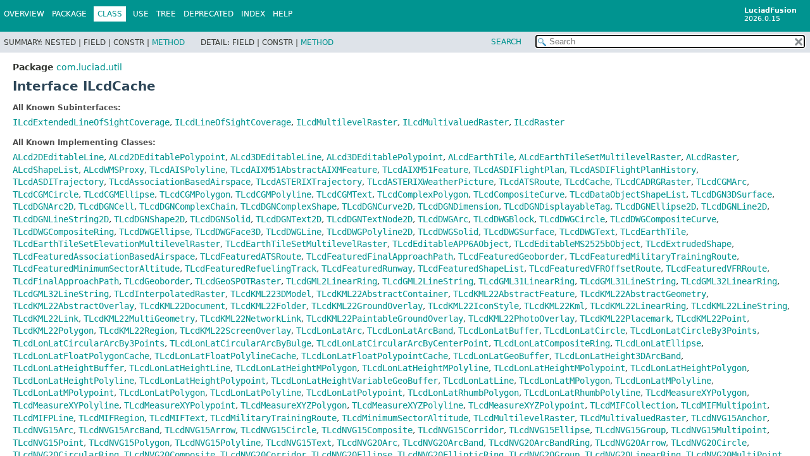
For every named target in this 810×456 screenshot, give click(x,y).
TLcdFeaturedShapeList (471, 268)
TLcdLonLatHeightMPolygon (296, 368)
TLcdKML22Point (711, 319)
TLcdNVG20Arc (367, 443)
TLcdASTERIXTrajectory (309, 182)
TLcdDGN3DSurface (731, 194)
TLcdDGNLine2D (734, 206)
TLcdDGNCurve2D (377, 206)
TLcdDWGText (587, 232)
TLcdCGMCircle (45, 194)
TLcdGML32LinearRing (729, 281)
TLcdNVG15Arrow (200, 430)
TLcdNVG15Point (48, 443)
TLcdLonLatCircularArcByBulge (240, 343)
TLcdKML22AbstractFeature (514, 294)
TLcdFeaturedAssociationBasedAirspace (104, 256)
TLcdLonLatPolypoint (354, 393)
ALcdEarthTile (481, 157)
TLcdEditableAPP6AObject (450, 244)
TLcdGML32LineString (61, 294)
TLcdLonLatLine (478, 381)
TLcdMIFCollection (633, 405)
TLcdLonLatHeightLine (179, 368)
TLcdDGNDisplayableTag (557, 206)
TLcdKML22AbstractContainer (382, 294)
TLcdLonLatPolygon (162, 393)
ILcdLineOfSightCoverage (233, 122)
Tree (166, 14)
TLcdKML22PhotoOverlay (521, 319)
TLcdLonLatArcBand (410, 331)
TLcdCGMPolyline (273, 194)
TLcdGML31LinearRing (526, 281)
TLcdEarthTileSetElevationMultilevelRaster (116, 244)
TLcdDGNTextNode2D (370, 219)
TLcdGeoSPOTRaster (238, 281)
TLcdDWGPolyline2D (370, 232)
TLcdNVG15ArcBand (118, 430)
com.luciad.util (89, 67)
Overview (24, 14)
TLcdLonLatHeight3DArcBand (617, 356)
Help (282, 14)
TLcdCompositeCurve (518, 194)
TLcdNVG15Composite (367, 430)
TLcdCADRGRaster (653, 182)
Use (141, 14)
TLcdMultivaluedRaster (633, 418)
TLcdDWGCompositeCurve (663, 219)
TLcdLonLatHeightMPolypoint (559, 368)
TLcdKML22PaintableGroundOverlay (384, 319)
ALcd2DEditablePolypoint (167, 157)
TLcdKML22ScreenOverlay (235, 331)
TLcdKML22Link (45, 319)
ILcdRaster (539, 122)
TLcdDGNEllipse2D (655, 206)
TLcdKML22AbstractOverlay (73, 306)
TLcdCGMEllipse (119, 194)
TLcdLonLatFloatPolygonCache (81, 356)
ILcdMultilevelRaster (346, 122)
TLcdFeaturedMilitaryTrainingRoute (653, 256)
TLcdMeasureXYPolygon (696, 393)
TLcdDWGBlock (503, 219)
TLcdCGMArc (721, 182)
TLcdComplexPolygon (422, 194)
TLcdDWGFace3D (228, 232)
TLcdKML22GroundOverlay (367, 306)
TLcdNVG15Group (630, 430)
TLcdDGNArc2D (43, 206)
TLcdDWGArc (443, 219)
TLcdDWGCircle (572, 219)
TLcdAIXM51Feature (425, 170)
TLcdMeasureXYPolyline (66, 405)
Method (168, 42)
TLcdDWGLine (293, 232)
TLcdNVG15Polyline (218, 443)
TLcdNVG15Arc (43, 430)
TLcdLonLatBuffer (498, 331)
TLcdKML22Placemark (625, 319)
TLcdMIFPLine (43, 418)
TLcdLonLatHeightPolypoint (202, 381)
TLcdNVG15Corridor (461, 430)
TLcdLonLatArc (329, 331)
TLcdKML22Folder (268, 306)
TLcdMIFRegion (111, 418)
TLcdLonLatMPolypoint (63, 393)
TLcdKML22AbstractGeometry (643, 294)
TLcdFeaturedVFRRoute (716, 268)
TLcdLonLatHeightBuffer (68, 368)
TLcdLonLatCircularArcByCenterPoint (402, 343)
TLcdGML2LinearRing (331, 281)
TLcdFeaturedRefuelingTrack (250, 268)
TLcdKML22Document (182, 306)
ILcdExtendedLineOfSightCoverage (91, 122)
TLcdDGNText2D (288, 219)
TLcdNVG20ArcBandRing (539, 443)
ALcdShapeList (45, 170)
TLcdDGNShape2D (149, 219)
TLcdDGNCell (106, 206)
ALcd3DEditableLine (275, 157)
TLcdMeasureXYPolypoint (179, 405)
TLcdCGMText (344, 194)
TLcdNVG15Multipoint (719, 430)
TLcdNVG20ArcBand (442, 443)
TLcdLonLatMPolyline (663, 381)
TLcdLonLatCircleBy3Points (693, 331)
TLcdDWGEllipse (154, 232)
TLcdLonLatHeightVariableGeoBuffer (354, 381)
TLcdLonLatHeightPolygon (688, 368)
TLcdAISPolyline (187, 170)
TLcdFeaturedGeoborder (511, 256)
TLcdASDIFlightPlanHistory (633, 170)
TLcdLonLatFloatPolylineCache (225, 356)
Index (253, 14)
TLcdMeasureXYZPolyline (407, 405)
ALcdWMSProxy (114, 170)
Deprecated (209, 14)
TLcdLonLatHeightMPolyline (425, 368)
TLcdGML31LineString (628, 281)
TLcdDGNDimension (458, 206)
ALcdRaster (711, 157)
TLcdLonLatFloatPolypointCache (374, 356)
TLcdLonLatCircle (584, 331)
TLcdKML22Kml (554, 306)
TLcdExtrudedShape (688, 244)
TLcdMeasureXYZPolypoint (526, 405)
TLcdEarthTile (653, 232)
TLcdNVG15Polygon (129, 443)
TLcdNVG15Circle (278, 430)
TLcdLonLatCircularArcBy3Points (89, 343)
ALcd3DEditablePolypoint (385, 157)
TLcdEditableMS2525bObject (577, 244)
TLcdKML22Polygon (53, 331)
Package (69, 14)
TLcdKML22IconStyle (473, 306)
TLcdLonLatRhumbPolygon (463, 393)
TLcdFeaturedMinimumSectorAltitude (96, 268)
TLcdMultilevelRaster (524, 418)
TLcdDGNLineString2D (61, 219)
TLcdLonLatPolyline (255, 393)
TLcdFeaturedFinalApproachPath (379, 256)
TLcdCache (587, 182)
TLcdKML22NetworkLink (250, 319)
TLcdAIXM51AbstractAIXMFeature (303, 170)
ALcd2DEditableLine (58, 157)
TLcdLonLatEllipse (658, 343)
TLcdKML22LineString (739, 306)
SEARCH (506, 41)
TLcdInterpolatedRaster (169, 294)
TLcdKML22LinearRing (638, 306)
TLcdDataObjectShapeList (628, 194)
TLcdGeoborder (157, 281)
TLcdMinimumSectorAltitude (405, 418)
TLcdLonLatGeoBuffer (501, 356)
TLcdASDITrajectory (58, 182)
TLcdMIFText (177, 418)
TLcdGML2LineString (427, 281)
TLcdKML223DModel (270, 294)
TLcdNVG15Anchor (729, 418)
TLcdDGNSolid (220, 219)
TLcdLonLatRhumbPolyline (582, 393)
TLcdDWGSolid (448, 232)
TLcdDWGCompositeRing (63, 232)
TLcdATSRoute (529, 182)
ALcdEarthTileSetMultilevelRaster (600, 157)
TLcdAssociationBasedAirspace (180, 182)
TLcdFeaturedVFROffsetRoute (595, 268)
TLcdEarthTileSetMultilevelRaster (306, 244)
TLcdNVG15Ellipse (549, 430)
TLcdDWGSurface (518, 232)
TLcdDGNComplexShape (288, 206)
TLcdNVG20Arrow (630, 443)
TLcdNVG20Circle (709, 443)
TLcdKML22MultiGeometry (139, 319)
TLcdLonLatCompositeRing (552, 343)
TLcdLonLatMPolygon (564, 381)
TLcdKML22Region (137, 331)
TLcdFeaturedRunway (367, 268)
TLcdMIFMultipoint (724, 405)
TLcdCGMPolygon (194, 194)
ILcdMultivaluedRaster (455, 122)
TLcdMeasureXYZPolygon (293, 405)
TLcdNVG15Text (299, 443)
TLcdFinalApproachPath (66, 281)
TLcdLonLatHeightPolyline (73, 381)
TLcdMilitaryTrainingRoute (273, 418)
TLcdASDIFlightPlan (518, 170)
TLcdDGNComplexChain (187, 206)
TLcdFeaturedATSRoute (250, 256)
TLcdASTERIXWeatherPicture (430, 182)
